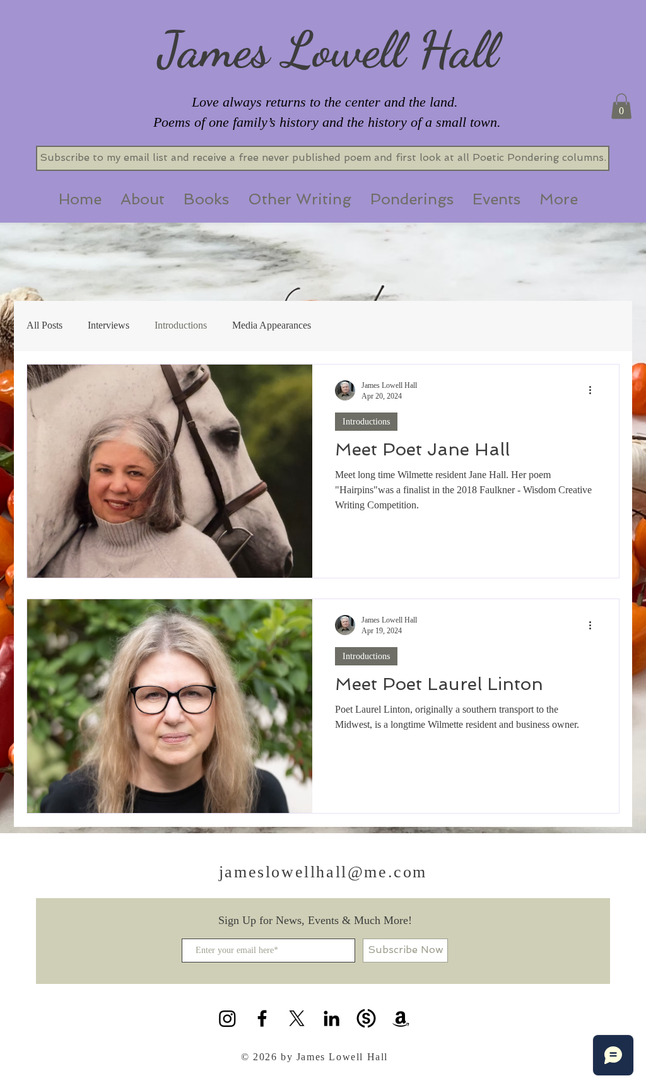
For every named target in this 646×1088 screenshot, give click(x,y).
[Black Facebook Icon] (262, 1018)
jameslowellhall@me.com (323, 872)
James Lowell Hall (328, 49)
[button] (621, 106)
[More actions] (594, 390)
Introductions (181, 325)
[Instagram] (227, 1018)
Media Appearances (271, 325)
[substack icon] (366, 1018)
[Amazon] (401, 1018)
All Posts (44, 325)
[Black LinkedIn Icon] (331, 1018)
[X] (297, 1018)
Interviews (108, 325)
